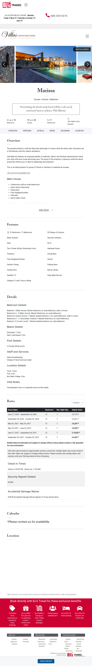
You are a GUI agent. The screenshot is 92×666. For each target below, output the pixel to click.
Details (40, 131)
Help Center (69, 643)
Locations (25, 639)
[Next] (87, 64)
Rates (52, 131)
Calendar (65, 131)
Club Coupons (53, 639)
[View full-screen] (82, 49)
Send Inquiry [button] (46, 661)
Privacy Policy (69, 650)
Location (79, 131)
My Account (42, 646)
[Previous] (4, 64)
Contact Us (14, 643)
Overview (12, 131)
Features (27, 131)
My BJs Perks (42, 643)
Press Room (26, 641)
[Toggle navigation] (26, 5)
